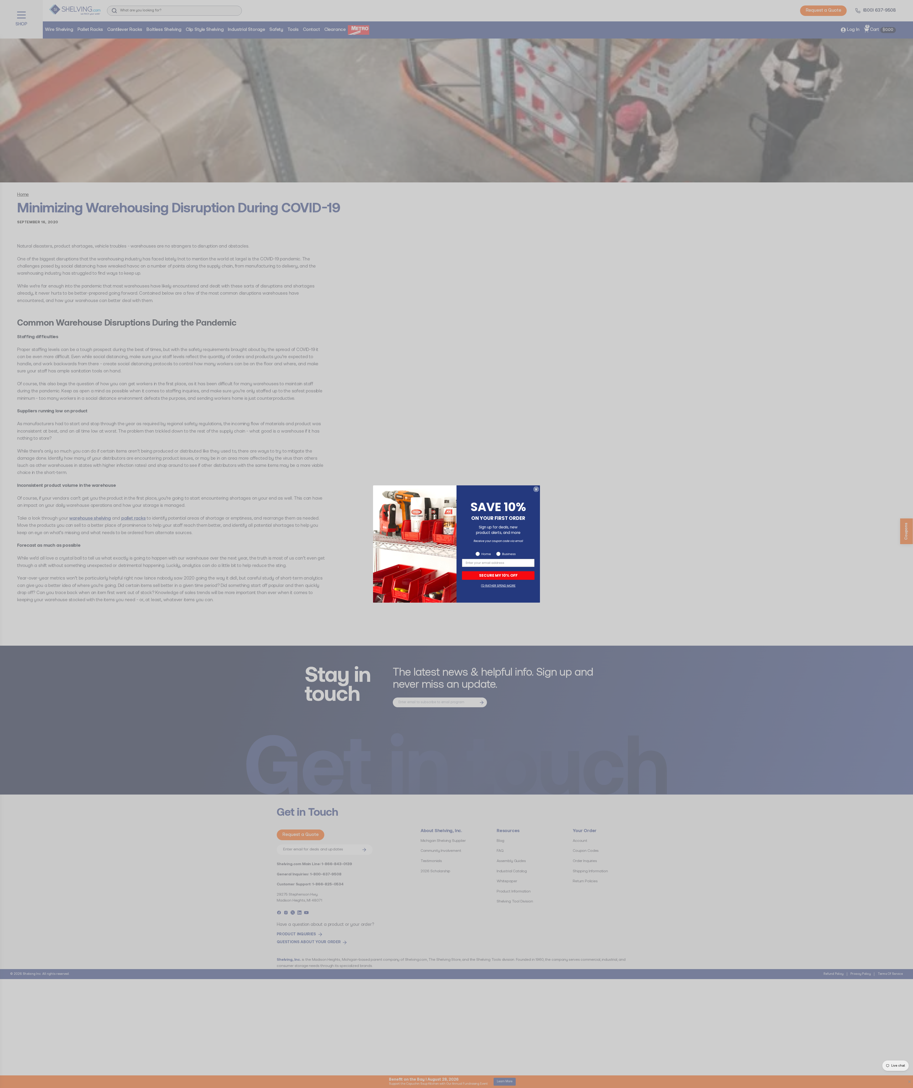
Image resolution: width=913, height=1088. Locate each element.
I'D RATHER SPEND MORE (498, 586)
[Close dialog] (536, 489)
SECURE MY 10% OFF (498, 575)
